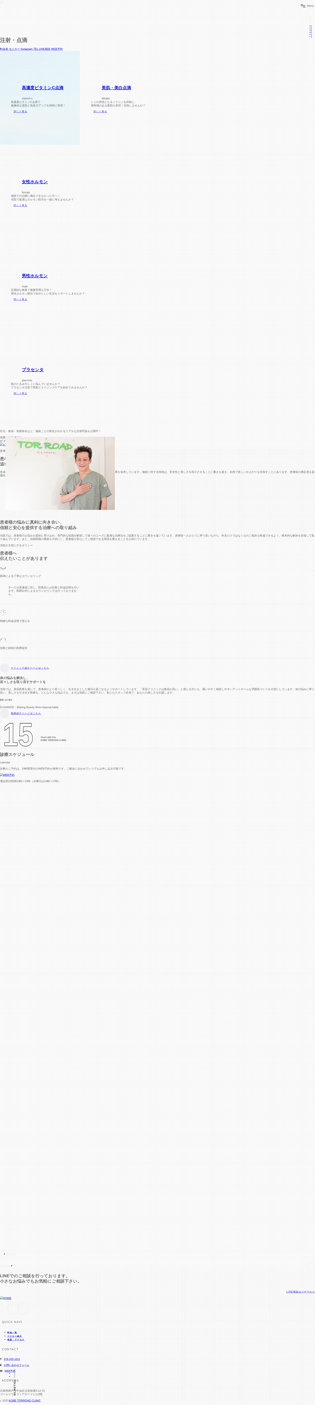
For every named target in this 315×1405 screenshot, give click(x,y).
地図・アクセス (16, 1339)
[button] (157, 1254)
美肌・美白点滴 (116, 87)
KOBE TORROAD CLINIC (25, 1400)
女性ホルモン (35, 181)
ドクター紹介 (14, 1336)
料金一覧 (12, 1332)
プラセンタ (33, 369)
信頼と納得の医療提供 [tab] (13, 647)
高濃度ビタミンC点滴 (42, 87)
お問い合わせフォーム (16, 1365)
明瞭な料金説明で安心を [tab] (15, 621)
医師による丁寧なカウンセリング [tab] (20, 575)
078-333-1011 (12, 1359)
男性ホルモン (35, 276)
